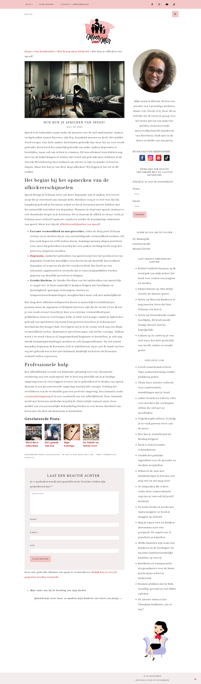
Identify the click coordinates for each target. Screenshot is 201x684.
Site (32, 546)
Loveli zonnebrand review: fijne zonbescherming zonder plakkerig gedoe (156, 372)
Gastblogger (52, 454)
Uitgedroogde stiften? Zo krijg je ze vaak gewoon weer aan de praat (157, 423)
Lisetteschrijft (141, 244)
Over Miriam (46, 4)
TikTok (175, 4)
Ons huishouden (44, 51)
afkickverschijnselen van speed (79, 224)
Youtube (168, 4)
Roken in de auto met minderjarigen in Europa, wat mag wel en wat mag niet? (156, 475)
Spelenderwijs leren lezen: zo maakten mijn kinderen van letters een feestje (76, 598)
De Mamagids (141, 239)
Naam (34, 519)
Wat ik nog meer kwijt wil (73, 51)
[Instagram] (150, 158)
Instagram (161, 4)
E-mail (34, 532)
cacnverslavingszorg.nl (39, 396)
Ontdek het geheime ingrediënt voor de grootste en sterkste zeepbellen (157, 460)
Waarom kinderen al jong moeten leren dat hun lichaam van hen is (156, 304)
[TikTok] (167, 158)
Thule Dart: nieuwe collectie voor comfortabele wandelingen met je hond (156, 387)
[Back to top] (195, 679)
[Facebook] (142, 158)
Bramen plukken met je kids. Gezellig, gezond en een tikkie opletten (157, 588)
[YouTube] (158, 158)
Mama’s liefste (142, 248)
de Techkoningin (161, 680)
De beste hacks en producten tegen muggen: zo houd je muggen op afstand (156, 511)
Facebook (153, 4)
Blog (28, 4)
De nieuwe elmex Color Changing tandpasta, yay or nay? (155, 604)
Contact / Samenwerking (75, 4)
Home (28, 51)
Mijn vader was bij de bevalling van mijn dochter (58, 590)
